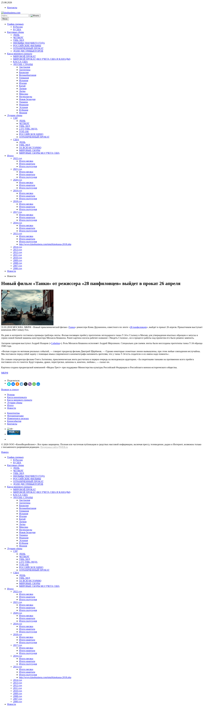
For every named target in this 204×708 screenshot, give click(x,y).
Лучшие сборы (14, 115)
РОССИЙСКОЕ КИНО (31, 134)
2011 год (17, 255)
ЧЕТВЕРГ (18, 37)
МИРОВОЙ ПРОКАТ (24, 56)
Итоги (10, 155)
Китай (22, 86)
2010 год (17, 257)
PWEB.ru (63, 447)
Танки (72, 327)
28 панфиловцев (138, 327)
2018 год (17, 201)
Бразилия (24, 72)
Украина (23, 102)
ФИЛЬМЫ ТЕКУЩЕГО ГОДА (29, 43)
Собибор (55, 343)
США (16, 139)
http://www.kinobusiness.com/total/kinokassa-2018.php (45, 244)
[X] (25, 384)
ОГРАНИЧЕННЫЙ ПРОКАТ (28, 48)
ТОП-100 (24, 131)
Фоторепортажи (15, 415)
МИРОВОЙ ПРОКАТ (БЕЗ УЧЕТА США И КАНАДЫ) (41, 59)
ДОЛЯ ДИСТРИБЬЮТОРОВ (28, 51)
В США (17, 29)
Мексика (23, 94)
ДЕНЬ (16, 35)
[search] (34, 15)
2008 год (17, 263)
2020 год (17, 180)
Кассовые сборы (15, 32)
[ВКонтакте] (13, 384)
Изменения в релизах (18, 418)
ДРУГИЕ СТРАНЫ (23, 64)
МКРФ (4, 373)
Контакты (12, 7)
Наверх (5, 452)
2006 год (17, 268)
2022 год (17, 158)
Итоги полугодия (28, 166)
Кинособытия (14, 421)
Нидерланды (25, 96)
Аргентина (24, 69)
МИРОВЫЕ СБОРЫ (29, 150)
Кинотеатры (13, 413)
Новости (11, 271)
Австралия (24, 67)
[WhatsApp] (34, 384)
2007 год (17, 265)
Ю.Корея (23, 110)
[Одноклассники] (17, 384)
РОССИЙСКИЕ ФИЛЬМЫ (27, 45)
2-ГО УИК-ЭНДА (28, 129)
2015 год (17, 233)
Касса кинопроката (17, 397)
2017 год (17, 212)
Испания (23, 80)
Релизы (11, 394)
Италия (23, 83)
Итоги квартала (27, 163)
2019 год (17, 190)
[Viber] (30, 384)
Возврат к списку (10, 389)
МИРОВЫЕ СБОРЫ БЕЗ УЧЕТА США (39, 153)
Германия (24, 78)
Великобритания (27, 75)
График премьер (15, 24)
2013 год (17, 249)
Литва (22, 91)
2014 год (17, 247)
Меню (5, 19)
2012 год (17, 252)
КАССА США (20, 61)
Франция (23, 104)
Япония (23, 112)
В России (18, 27)
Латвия (22, 88)
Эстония (23, 107)
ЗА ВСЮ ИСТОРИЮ (30, 147)
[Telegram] (21, 384)
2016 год (17, 222)
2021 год (17, 169)
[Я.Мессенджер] (9, 384)
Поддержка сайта (49, 447)
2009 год (17, 260)
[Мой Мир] (38, 384)
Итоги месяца (26, 161)
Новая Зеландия (27, 99)
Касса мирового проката (19, 53)
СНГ (15, 118)
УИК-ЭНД (18, 40)
